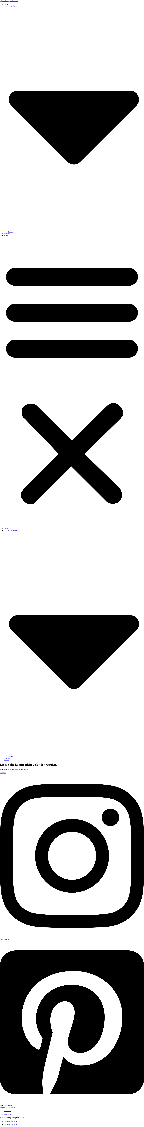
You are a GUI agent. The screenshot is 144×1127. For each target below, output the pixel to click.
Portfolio (10, 232)
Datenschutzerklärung (10, 1121)
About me (7, 233)
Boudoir (6, 4)
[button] (72, 382)
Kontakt (6, 235)
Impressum (7, 1111)
